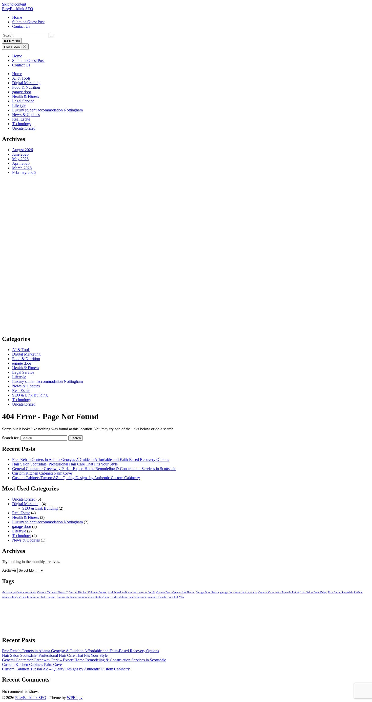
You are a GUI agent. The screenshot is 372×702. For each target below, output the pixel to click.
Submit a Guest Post (28, 60)
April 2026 (21, 163)
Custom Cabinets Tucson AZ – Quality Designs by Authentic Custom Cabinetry (76, 478)
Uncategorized (23, 128)
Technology (21, 124)
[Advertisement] (154, 255)
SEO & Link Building (30, 395)
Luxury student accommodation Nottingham (47, 110)
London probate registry (41, 597)
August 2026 (22, 150)
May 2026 (20, 159)
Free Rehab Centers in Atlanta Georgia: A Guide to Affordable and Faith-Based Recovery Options (90, 459)
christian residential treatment (19, 592)
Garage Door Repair (207, 592)
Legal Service (23, 101)
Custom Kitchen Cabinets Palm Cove (42, 473)
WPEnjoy (74, 697)
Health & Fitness (25, 96)
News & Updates (26, 114)
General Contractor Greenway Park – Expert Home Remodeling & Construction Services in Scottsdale (94, 468)
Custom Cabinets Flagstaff (52, 592)
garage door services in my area (238, 592)
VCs (181, 597)
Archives (9, 570)
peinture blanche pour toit (163, 597)
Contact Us (21, 65)
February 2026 (24, 172)
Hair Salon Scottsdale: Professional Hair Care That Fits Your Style (65, 464)
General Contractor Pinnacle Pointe (278, 592)
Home (17, 56)
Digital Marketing (26, 83)
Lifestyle (19, 105)
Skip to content (14, 4)
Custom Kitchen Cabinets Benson (88, 592)
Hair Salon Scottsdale (340, 592)
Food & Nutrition (26, 87)
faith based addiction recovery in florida (131, 592)
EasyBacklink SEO (17, 9)
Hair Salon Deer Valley (313, 592)
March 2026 (22, 168)
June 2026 (20, 154)
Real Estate (21, 119)
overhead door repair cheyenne (128, 597)
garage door (21, 92)
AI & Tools (21, 78)
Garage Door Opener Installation (175, 592)
